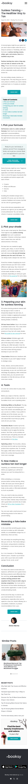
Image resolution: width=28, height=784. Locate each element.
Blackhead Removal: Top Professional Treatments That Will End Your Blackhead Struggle (13, 665)
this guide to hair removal (12, 333)
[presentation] (14, 652)
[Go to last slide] (4, 658)
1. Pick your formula (9, 102)
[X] (14, 778)
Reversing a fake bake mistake (12, 116)
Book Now (14, 612)
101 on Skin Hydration (14, 504)
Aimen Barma (14, 625)
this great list (13, 276)
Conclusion (6, 118)
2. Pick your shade (8, 104)
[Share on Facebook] (20, 40)
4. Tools (5, 110)
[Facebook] (10, 778)
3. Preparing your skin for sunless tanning (13, 107)
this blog (14, 439)
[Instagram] (17, 778)
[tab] (10, 673)
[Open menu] (26, 3)
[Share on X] (23, 40)
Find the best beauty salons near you (12, 716)
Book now (14, 92)
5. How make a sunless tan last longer (12, 113)
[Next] (23, 658)
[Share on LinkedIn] (25, 40)
